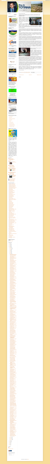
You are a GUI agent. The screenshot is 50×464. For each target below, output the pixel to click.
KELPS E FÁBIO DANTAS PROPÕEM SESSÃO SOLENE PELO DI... (13, 305)
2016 (9, 442)
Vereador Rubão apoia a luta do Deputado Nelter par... (13, 369)
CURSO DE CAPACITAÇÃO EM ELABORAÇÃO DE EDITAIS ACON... (13, 302)
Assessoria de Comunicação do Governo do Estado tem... (13, 401)
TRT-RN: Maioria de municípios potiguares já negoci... (13, 365)
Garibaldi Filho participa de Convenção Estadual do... (12, 287)
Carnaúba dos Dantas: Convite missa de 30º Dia (13, 370)
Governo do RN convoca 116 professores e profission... (12, 428)
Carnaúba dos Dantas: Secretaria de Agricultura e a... (13, 269)
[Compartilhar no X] (32, 72)
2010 (9, 244)
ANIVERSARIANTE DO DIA (12, 125)
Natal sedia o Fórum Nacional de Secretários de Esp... (13, 381)
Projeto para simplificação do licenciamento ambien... (12, 343)
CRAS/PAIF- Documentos (11, 173)
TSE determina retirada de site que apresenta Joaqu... (13, 407)
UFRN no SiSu (10, 117)
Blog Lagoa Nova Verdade (11, 190)
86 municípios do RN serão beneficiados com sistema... (13, 389)
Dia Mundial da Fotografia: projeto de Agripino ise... (13, 313)
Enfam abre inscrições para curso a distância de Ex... (13, 318)
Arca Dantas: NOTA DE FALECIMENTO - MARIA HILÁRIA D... (12, 367)
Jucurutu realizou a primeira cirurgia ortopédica (12, 299)
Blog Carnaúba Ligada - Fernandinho (13, 187)
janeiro (10, 247)
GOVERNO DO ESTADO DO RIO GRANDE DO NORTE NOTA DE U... (13, 405)
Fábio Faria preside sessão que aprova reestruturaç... (13, 332)
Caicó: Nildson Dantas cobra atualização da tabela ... (12, 388)
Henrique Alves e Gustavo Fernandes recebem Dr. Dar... (13, 292)
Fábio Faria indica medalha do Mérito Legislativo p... (13, 256)
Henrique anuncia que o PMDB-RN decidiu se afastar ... (13, 435)
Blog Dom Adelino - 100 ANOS (12, 188)
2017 (9, 443)
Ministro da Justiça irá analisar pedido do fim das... (13, 380)
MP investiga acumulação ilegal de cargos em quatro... (13, 373)
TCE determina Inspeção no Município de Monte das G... (13, 348)
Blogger (28, 459)
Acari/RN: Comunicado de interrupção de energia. (12, 357)
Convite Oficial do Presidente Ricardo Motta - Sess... (12, 345)
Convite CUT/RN (10, 116)
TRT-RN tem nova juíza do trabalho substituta (12, 275)
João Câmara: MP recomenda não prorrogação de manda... (13, 317)
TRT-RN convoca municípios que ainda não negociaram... (13, 398)
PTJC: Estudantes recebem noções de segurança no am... (13, 335)
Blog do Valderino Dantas (11, 228)
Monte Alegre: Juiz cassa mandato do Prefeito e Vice (13, 351)
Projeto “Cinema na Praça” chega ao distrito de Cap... (13, 339)
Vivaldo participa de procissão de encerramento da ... (13, 267)
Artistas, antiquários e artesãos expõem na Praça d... (13, 402)
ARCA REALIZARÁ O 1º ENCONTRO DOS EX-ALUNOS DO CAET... (13, 423)
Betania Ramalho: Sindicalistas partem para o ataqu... (13, 274)
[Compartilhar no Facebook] (33, 72)
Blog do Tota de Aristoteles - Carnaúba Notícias (12, 226)
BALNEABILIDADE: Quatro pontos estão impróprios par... (13, 431)
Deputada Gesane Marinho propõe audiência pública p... (13, 352)
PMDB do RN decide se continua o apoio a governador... (13, 387)
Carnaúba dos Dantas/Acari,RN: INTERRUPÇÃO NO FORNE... (13, 403)
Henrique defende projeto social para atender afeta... (13, 276)
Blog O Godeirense (11, 191)
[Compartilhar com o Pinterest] (34, 72)
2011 (9, 245)
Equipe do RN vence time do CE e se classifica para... (13, 283)
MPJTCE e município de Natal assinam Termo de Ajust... (13, 331)
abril (10, 250)
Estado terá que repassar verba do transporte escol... (13, 412)
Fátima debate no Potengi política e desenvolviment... (13, 294)
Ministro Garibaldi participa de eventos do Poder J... (13, 378)
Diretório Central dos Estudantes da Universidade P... (13, 418)
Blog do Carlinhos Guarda (11, 204)
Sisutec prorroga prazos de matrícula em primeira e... (12, 272)
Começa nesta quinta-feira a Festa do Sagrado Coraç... (13, 415)
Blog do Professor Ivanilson (12, 220)
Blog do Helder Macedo (11, 213)
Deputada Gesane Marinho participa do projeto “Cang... (13, 296)
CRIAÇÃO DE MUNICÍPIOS (12, 124)
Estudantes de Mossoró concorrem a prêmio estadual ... (13, 394)
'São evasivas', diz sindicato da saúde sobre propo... (13, 286)
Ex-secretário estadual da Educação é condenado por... (13, 427)
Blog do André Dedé (11, 202)
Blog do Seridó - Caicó (11, 224)
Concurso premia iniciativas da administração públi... (13, 424)
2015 (9, 441)
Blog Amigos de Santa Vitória (12, 184)
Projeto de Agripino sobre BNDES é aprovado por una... (13, 344)
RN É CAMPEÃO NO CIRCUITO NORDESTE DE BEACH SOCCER (13, 308)
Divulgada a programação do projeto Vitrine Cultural (12, 395)
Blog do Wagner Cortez (11, 229)
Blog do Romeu (10, 223)
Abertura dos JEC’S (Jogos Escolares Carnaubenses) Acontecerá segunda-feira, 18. (14, 169)
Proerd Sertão (10, 236)
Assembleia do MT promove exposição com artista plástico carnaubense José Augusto (12, 166)
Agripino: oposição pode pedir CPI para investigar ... (13, 413)
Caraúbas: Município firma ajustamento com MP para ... (13, 330)
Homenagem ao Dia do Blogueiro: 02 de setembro (13, 430)
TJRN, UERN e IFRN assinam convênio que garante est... (13, 374)
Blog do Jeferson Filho (11, 215)
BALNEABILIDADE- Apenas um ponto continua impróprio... (13, 371)
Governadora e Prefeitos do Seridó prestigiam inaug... (13, 326)
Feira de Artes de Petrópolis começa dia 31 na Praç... (12, 359)
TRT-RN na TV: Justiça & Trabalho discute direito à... (13, 354)
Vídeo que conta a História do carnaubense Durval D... (13, 261)
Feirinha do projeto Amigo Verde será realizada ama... (13, 263)
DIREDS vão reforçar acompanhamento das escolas (13, 260)
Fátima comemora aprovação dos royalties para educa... (13, 257)
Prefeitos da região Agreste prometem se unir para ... (12, 419)
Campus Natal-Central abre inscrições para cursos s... (12, 434)
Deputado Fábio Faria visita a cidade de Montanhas (12, 300)
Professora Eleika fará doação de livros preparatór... (13, 384)
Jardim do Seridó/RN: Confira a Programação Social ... (13, 433)
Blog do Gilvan (10, 212)
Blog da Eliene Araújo (11, 196)
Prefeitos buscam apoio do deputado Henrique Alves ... (13, 355)
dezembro (11, 439)
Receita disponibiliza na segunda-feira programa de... (13, 271)
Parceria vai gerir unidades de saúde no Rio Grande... (13, 426)
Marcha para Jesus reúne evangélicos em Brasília (12, 293)
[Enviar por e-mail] (31, 72)
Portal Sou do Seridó (11, 235)
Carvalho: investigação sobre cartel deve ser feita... (12, 290)
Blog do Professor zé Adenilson (12, 221)
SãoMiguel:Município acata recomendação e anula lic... (13, 396)
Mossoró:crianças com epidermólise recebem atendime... (12, 362)
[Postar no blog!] (32, 72)
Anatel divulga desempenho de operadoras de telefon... (13, 265)
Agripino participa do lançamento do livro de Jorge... (13, 258)
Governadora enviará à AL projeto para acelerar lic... (13, 310)
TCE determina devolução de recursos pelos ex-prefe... (12, 347)
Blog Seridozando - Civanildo (12, 194)
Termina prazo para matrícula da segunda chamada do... (13, 391)
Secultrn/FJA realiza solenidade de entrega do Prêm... (13, 278)
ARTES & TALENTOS (11, 165)
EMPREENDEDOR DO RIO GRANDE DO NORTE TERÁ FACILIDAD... (13, 364)
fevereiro (11, 248)
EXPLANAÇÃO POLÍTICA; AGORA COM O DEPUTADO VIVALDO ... (13, 307)
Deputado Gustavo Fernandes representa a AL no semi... (13, 311)
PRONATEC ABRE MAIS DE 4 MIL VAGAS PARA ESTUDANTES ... (13, 254)
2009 (9, 243)
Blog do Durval (10, 207)
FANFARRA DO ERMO (11, 174)
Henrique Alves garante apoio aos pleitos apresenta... (13, 323)
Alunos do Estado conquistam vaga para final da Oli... (13, 314)
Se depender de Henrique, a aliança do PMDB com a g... (13, 282)
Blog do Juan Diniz (11, 216)
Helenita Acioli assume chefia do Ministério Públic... (13, 281)
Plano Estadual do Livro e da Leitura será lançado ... (12, 399)
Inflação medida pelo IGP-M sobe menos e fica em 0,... (13, 303)
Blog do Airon (10, 201)
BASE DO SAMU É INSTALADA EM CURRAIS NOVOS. (13, 321)
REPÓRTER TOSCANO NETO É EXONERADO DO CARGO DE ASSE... (13, 320)
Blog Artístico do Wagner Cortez (12, 185)
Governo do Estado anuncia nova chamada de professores (13, 341)
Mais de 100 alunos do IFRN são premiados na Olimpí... (13, 383)
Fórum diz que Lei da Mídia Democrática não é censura (13, 360)
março (10, 249)
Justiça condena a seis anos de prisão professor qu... (13, 328)
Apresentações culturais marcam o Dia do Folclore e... (13, 377)
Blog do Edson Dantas (11, 208)
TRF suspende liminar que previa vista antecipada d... (13, 315)
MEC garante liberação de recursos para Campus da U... (13, 279)
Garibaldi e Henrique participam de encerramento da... (13, 268)
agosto (10, 253)
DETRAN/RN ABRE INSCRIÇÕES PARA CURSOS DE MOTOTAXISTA (13, 421)
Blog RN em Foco (11, 193)
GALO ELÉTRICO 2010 (11, 123)
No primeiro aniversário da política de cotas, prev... (13, 408)
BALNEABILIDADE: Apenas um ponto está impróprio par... (13, 285)
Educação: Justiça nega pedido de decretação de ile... (13, 350)
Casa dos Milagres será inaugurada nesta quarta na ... (13, 392)
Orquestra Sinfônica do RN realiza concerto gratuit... (13, 416)
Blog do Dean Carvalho (11, 205)
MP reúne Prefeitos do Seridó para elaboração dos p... (13, 411)
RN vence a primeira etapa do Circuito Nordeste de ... (13, 297)
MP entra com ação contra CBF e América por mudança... (13, 409)
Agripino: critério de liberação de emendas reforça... (13, 324)
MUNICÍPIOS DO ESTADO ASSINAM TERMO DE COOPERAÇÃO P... (12, 337)
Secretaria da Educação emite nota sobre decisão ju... (13, 340)
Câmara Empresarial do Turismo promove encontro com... (13, 376)
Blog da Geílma (10, 197)
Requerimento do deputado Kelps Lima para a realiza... (13, 327)
